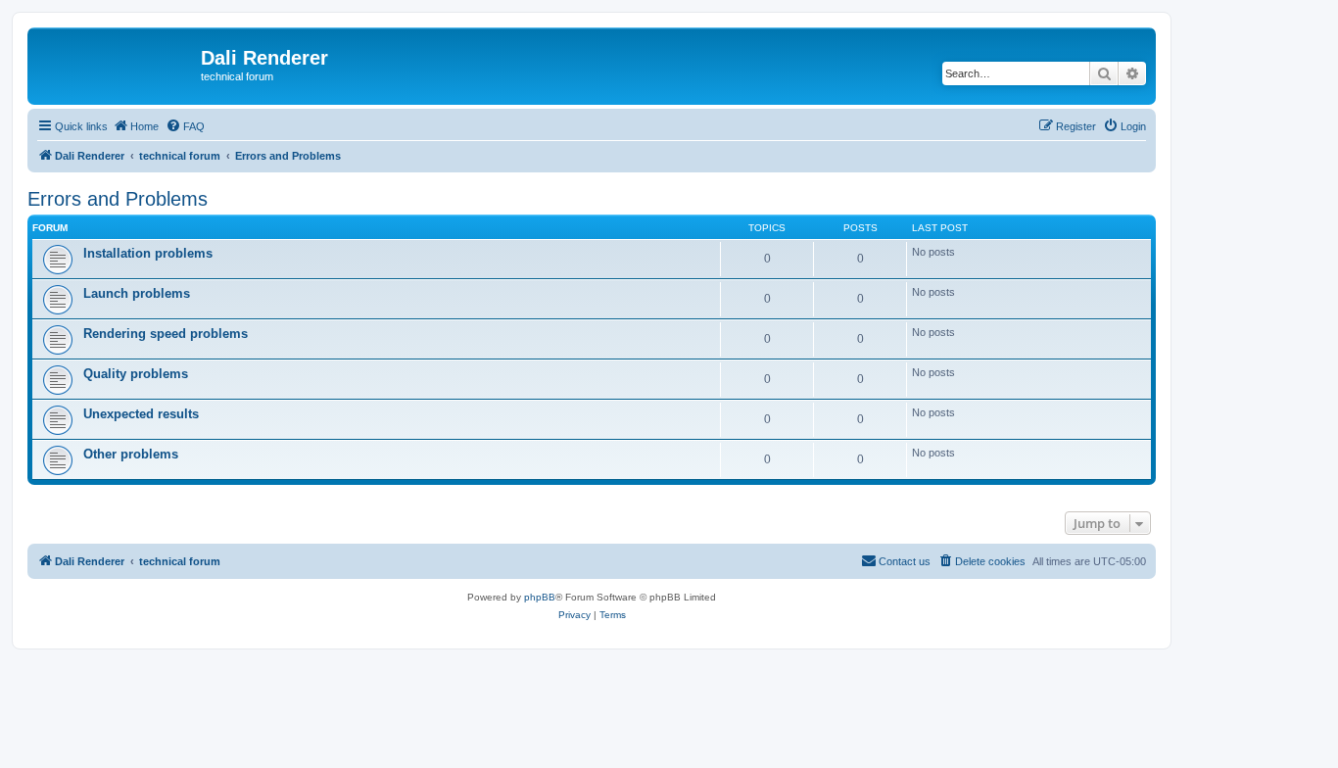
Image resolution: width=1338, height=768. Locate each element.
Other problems (130, 454)
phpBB (539, 597)
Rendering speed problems (165, 333)
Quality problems (135, 373)
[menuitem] (185, 126)
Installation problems (148, 253)
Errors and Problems (117, 199)
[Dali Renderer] (116, 63)
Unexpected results (141, 414)
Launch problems (136, 293)
